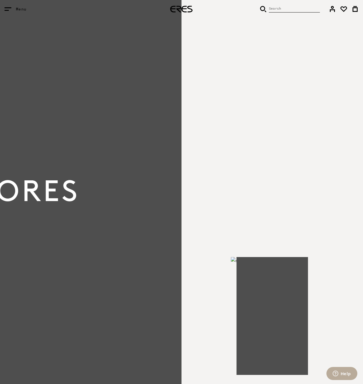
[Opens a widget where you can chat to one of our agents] (341, 374)
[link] (332, 9)
